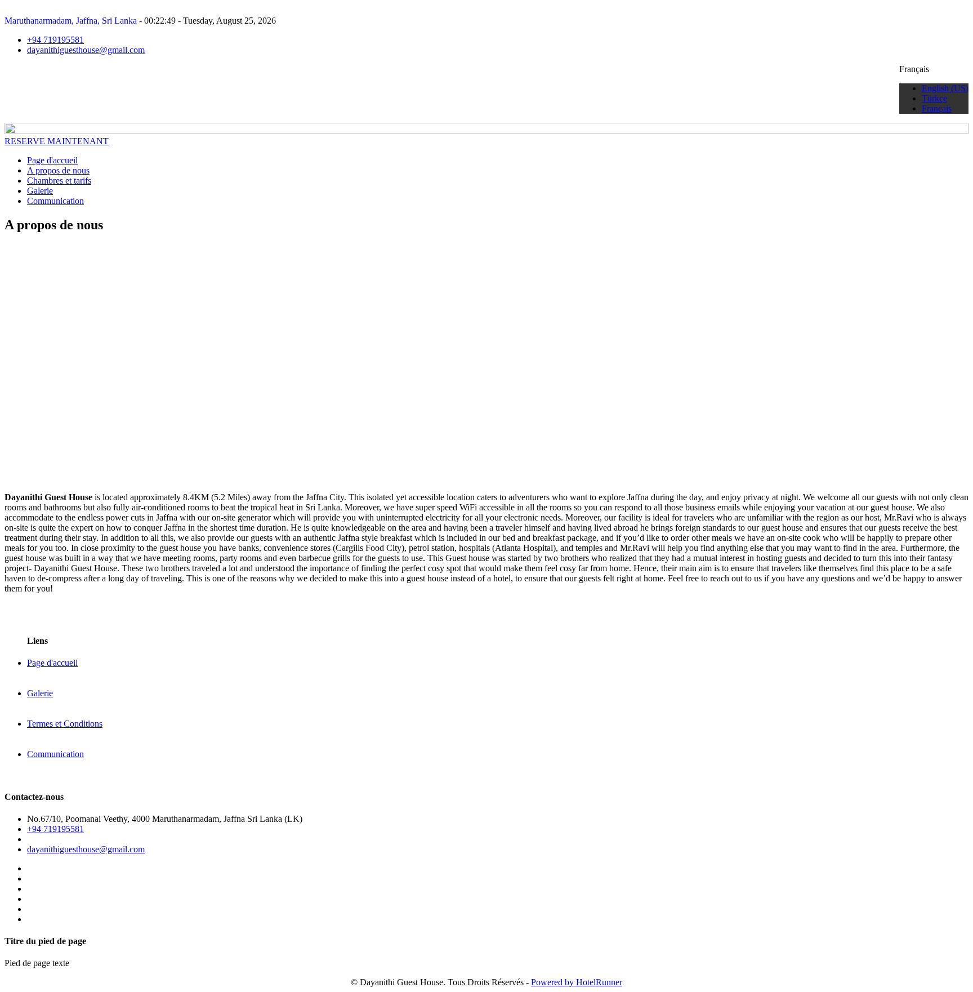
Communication (55, 201)
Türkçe (934, 98)
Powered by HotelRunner (576, 982)
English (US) (945, 88)
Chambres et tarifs (59, 180)
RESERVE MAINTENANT (57, 141)
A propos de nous (58, 170)
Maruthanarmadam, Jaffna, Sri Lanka (71, 20)
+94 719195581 (55, 40)
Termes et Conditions (64, 723)
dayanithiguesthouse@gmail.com (86, 50)
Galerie (40, 190)
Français (937, 108)
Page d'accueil (52, 160)
